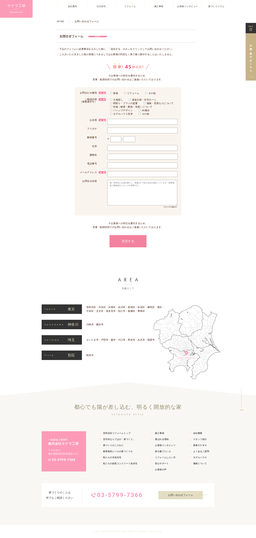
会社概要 (197, 433)
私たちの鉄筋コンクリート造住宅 (120, 463)
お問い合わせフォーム (180, 495)
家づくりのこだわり (113, 445)
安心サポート (162, 463)
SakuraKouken (16, 12)
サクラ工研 (16, 6)
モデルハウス (200, 457)
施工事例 (159, 433)
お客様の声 (160, 469)
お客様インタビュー (165, 445)
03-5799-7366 (63, 460)
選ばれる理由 (162, 439)
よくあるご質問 (201, 451)
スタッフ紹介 (200, 439)
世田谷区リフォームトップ (117, 433)
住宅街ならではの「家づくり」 (119, 439)
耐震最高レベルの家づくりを (118, 451)
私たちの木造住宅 (112, 457)
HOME (60, 21)
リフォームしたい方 (165, 457)
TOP (241, 410)
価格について (200, 463)
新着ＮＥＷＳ (200, 445)
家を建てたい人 (163, 451)
